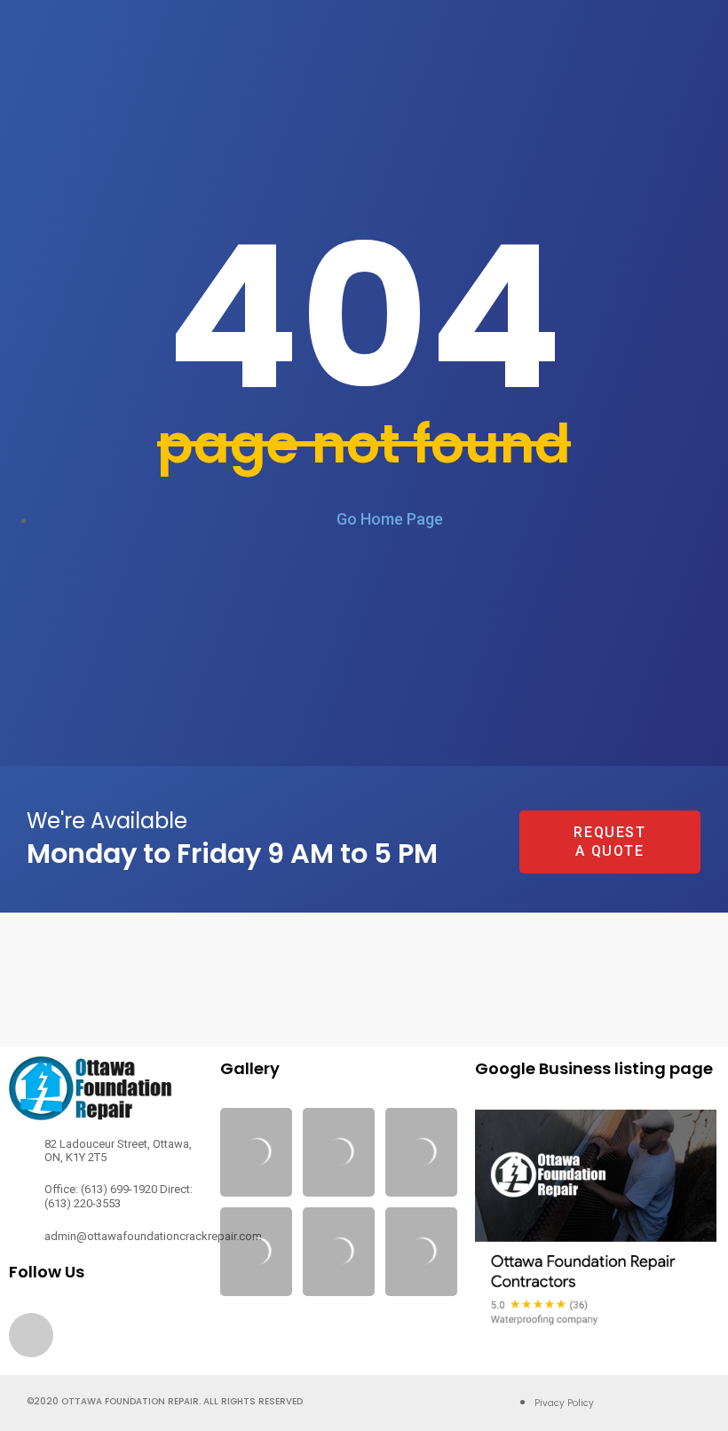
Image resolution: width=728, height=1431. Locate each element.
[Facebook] (31, 1335)
